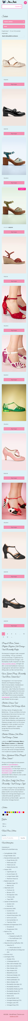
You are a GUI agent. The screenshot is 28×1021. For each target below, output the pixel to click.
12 (7, 637)
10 (24, 634)
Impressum (5, 847)
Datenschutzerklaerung (9, 849)
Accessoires (5, 697)
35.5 (3, 824)
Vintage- (22, 646)
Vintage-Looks (19, 706)
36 (3, 826)
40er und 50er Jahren (9, 663)
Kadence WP (14, 1016)
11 (3, 637)
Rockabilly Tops (7, 772)
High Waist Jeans (7, 770)
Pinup (14, 673)
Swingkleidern (13, 764)
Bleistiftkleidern (7, 768)
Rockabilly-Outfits (12, 649)
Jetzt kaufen (14, 84)
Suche (4, 835)
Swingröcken (6, 766)
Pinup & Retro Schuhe (10, 643)
